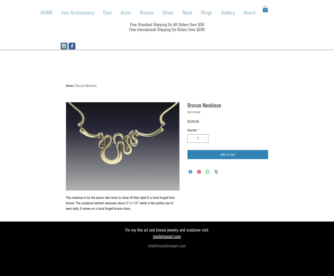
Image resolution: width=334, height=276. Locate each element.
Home (69, 86)
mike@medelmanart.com (167, 246)
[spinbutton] (198, 139)
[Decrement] (191, 139)
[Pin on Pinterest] (199, 172)
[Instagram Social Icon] (64, 46)
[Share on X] (216, 172)
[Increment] (205, 139)
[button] (265, 8)
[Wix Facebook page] (72, 46)
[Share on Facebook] (190, 172)
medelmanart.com (167, 236)
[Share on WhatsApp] (207, 172)
